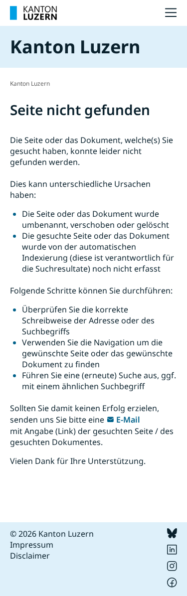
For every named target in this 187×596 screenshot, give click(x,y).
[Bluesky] (172, 535)
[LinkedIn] (172, 551)
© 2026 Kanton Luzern (52, 533)
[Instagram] (172, 568)
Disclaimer (30, 555)
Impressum (31, 544)
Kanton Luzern (30, 83)
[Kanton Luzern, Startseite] (33, 13)
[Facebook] (172, 584)
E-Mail (128, 419)
